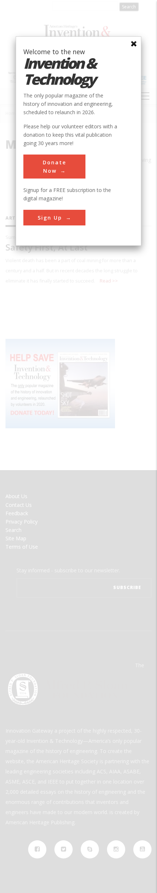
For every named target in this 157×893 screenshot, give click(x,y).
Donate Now (54, 166)
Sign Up (50, 217)
